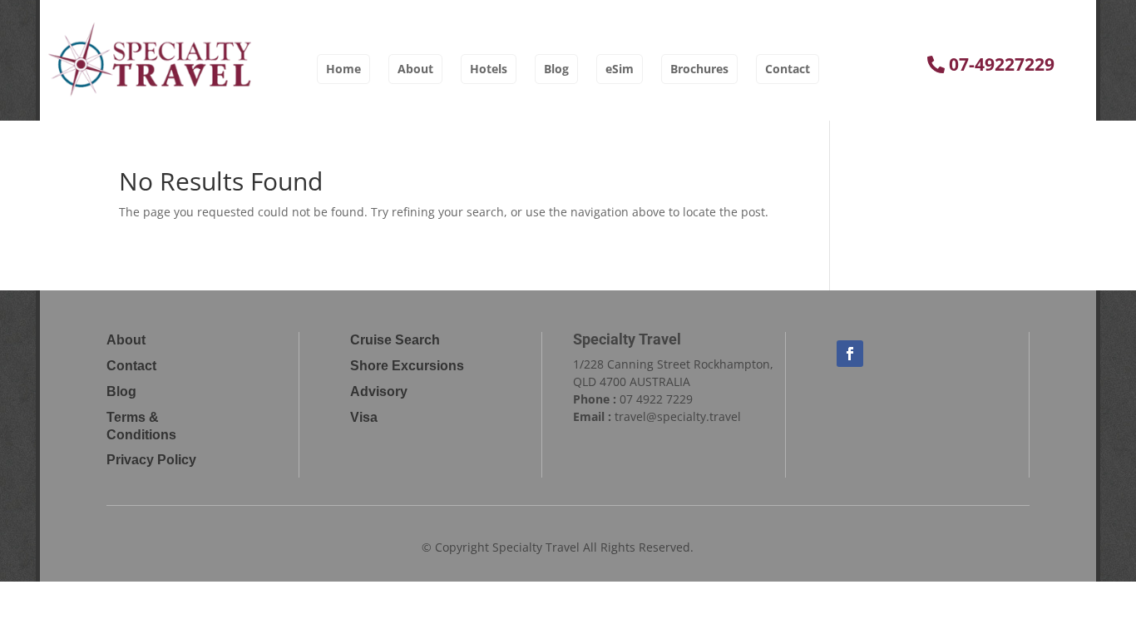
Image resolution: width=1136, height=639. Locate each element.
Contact (787, 69)
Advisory (378, 391)
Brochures (699, 69)
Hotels (488, 69)
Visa (364, 417)
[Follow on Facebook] (850, 353)
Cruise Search (395, 340)
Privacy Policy (151, 460)
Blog (556, 69)
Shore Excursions (407, 366)
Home (343, 69)
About (415, 69)
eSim (619, 69)
